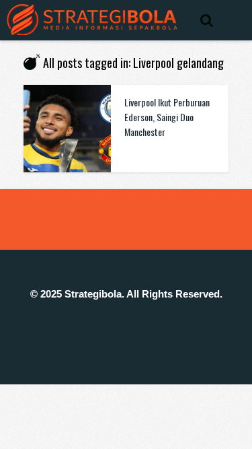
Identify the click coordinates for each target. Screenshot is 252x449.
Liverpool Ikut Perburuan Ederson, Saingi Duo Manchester (167, 117)
